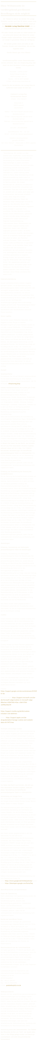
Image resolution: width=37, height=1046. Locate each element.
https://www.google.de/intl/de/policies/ (18, 881)
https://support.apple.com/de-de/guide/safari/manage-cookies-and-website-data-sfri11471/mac (17, 720)
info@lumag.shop (14, 383)
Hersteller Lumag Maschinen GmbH (17, 26)
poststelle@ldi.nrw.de (13, 985)
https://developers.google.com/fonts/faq (19, 883)
